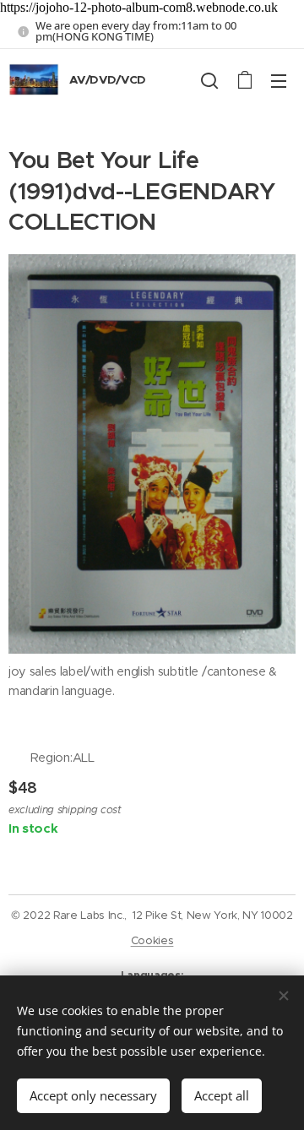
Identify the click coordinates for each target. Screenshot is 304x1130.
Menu (279, 80)
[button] (209, 80)
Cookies (152, 940)
